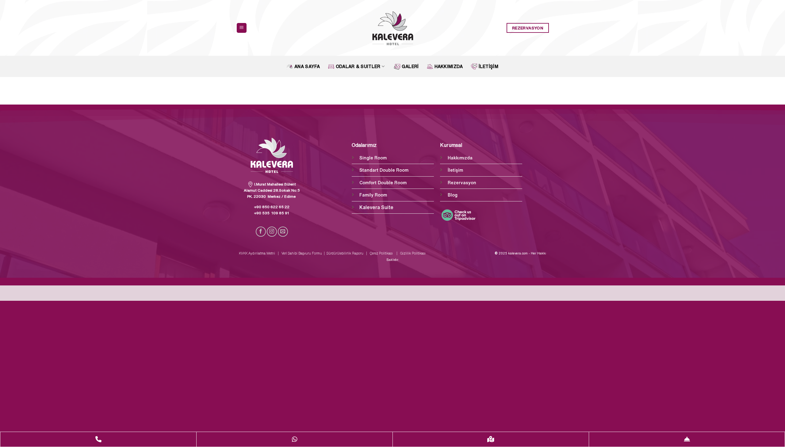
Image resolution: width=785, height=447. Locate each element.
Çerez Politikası (380, 253)
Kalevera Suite (376, 207)
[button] (242, 28)
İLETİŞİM (488, 66)
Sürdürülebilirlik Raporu (345, 253)
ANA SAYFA (307, 66)
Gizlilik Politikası (413, 253)
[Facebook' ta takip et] (261, 232)
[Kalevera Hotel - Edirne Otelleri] (392, 28)
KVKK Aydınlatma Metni (257, 253)
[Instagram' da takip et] (272, 232)
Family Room (373, 195)
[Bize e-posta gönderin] (283, 232)
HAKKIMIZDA (449, 66)
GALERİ (410, 66)
